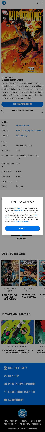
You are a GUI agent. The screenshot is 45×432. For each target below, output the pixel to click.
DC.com (17, 208)
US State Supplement (21, 222)
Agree (22, 228)
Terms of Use (19, 211)
